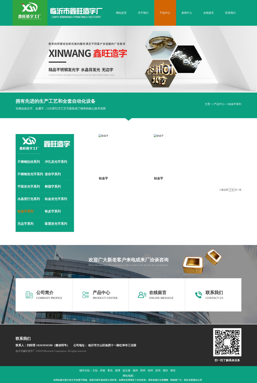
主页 (207, 104)
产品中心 (219, 104)
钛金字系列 (234, 104)
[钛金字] (103, 153)
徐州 (150, 370)
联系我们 (214, 292)
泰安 (173, 370)
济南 (102, 370)
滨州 (157, 370)
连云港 (126, 370)
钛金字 (103, 178)
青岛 (110, 370)
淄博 (117, 370)
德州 (135, 370)
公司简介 (45, 292)
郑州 (142, 370)
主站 (95, 370)
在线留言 (158, 292)
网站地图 (128, 375)
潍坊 (165, 370)
